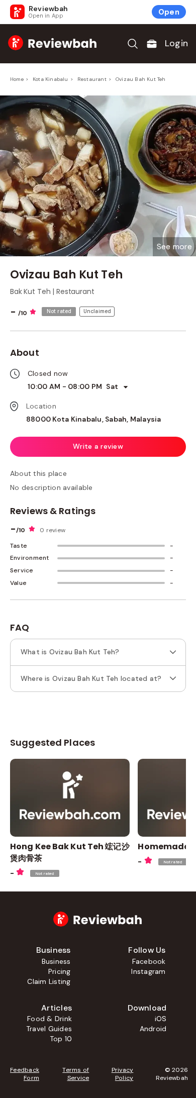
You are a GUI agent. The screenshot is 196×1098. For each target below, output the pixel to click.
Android (153, 1028)
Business (56, 961)
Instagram (148, 971)
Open (168, 12)
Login (176, 43)
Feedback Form (24, 1074)
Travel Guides (49, 1028)
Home (17, 79)
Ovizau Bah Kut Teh (141, 79)
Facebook (149, 961)
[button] (174, 246)
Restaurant (92, 79)
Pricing (59, 971)
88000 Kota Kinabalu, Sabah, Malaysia (93, 419)
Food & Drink (49, 1018)
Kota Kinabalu (50, 79)
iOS (161, 1018)
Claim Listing (48, 981)
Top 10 (61, 1038)
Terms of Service (75, 1074)
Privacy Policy (122, 1074)
